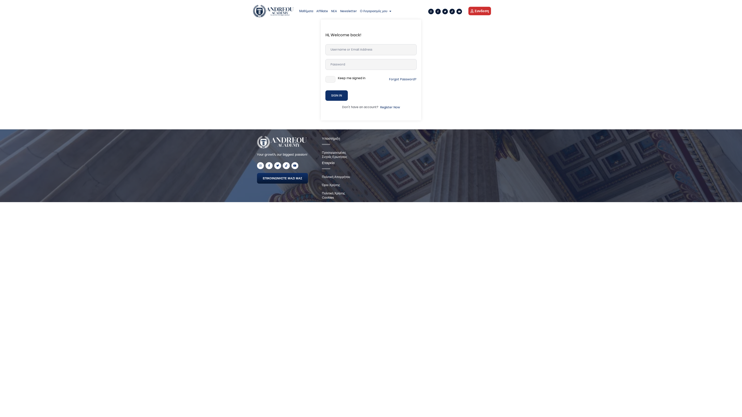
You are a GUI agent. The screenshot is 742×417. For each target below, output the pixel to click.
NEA (334, 11)
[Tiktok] (452, 11)
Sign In (336, 95)
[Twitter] (445, 11)
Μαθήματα (306, 11)
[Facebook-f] (438, 11)
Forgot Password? (402, 79)
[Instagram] (431, 11)
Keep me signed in (351, 78)
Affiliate (322, 11)
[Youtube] (459, 11)
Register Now (390, 107)
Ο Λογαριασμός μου (373, 11)
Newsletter (348, 11)
